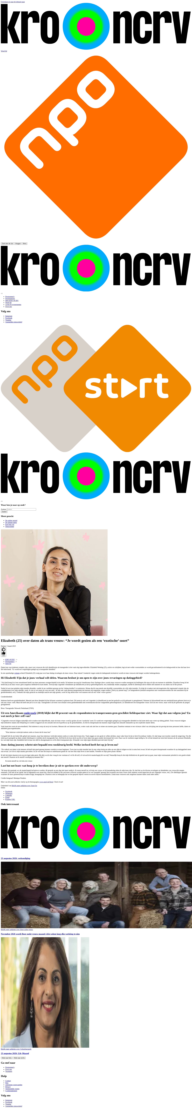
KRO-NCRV (10, 660)
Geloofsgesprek (16, 1049)
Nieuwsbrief (9, 526)
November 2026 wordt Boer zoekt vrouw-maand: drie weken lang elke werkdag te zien (40, 934)
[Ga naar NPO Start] (96, 451)
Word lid (4, 51)
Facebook (8, 791)
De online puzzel (11, 520)
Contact (8, 1081)
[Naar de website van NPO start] (96, 241)
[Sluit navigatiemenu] (2, 293)
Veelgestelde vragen (12, 1089)
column (17, 673)
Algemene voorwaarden (13, 1085)
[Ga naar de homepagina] (96, 49)
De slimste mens (11, 522)
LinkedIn (8, 795)
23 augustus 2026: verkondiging (15, 858)
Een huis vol (9, 524)
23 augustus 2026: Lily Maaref (15, 1053)
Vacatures (8, 1071)
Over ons (8, 1069)
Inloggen (18, 243)
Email (7, 797)
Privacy (8, 1087)
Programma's (9, 662)
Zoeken (3, 509)
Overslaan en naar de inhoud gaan (13, 2)
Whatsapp (8, 793)
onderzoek (30, 713)
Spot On (8, 664)
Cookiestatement (11, 1091)
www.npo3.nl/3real (46, 782)
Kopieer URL (10, 799)
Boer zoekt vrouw (17, 930)
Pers (6, 1083)
